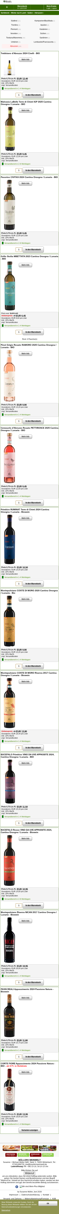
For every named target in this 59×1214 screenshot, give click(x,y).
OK (48, 1203)
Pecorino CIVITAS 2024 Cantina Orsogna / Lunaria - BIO (29, 177)
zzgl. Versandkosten (9, 85)
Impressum (13, 1195)
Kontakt (46, 1195)
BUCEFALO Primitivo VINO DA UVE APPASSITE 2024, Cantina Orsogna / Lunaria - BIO (27, 755)
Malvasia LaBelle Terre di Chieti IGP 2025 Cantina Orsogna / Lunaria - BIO (26, 103)
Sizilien (44, 33)
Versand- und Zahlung (12, 1199)
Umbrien (15, 42)
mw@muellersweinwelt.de (36, 1164)
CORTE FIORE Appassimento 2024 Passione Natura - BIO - (28, 1064)
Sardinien (44, 38)
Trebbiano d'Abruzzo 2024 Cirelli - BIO (20, 53)
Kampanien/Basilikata (44, 21)
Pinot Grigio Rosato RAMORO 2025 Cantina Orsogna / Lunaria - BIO (28, 346)
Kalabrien (44, 29)
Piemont (15, 29)
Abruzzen (15, 46)
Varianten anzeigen (29, 1130)
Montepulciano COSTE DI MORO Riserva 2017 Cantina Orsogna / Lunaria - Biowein (29, 674)
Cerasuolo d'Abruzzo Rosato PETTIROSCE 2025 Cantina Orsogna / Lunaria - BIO (29, 429)
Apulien (44, 25)
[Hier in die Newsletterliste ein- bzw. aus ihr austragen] (48, 1154)
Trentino (15, 25)
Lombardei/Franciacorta (44, 42)
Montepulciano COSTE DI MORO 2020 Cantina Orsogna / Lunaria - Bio (29, 591)
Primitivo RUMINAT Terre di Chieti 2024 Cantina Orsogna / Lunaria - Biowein (25, 510)
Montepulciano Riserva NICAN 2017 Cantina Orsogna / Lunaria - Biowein (29, 913)
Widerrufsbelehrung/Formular (37, 1199)
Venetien (15, 33)
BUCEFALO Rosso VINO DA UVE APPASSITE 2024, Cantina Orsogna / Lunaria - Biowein (26, 831)
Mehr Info (25, 59)
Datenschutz (6, 1210)
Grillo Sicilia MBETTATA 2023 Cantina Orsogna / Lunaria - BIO (29, 257)
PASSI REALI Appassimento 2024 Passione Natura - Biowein (27, 990)
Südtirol (15, 21)
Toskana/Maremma (15, 38)
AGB (54, 1199)
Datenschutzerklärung (30, 1195)
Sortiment (5, 13)
